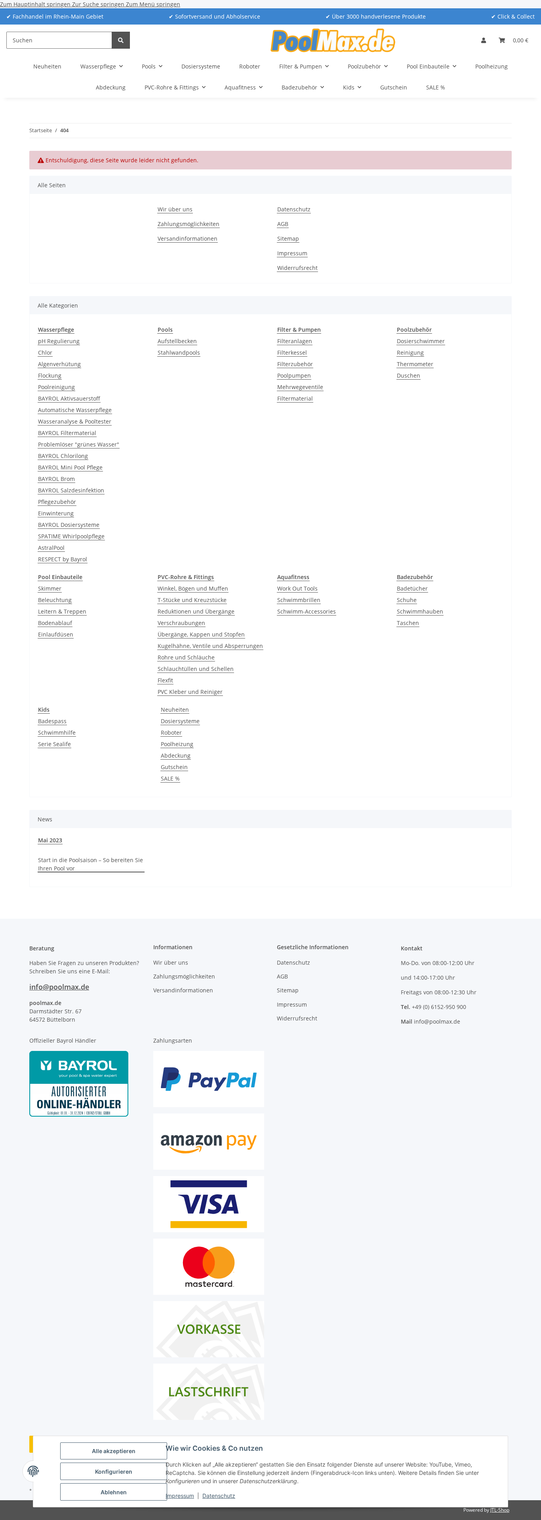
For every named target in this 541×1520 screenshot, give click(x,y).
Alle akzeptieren (113, 1451)
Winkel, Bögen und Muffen (193, 588)
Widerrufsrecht (297, 268)
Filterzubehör (295, 364)
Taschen (408, 623)
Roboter (171, 732)
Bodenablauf (55, 623)
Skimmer (49, 588)
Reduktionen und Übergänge (196, 611)
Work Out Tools (297, 588)
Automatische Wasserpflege (75, 410)
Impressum (180, 1495)
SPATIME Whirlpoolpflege (71, 536)
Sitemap (288, 238)
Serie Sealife (54, 744)
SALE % (170, 778)
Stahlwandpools (179, 352)
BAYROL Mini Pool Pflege (70, 467)
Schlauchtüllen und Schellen (196, 669)
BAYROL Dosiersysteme (68, 524)
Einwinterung (56, 513)
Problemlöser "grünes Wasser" (78, 444)
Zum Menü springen (153, 4)
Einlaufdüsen (55, 634)
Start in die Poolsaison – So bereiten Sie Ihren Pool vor (90, 864)
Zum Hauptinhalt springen (36, 4)
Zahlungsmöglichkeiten (188, 224)
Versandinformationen (187, 238)
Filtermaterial (295, 398)
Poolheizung (177, 744)
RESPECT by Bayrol (62, 559)
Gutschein (174, 767)
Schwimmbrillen (298, 600)
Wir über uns (175, 209)
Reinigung (410, 352)
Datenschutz (218, 1495)
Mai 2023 (50, 840)
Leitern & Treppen (62, 611)
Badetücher (412, 588)
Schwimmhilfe (57, 732)
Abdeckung (175, 755)
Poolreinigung (56, 387)
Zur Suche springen (99, 4)
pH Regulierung (59, 341)
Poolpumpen (294, 375)
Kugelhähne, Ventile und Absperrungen (210, 646)
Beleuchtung (55, 600)
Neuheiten (175, 709)
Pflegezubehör (57, 501)
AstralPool (51, 547)
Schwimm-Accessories (306, 611)
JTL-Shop (499, 1510)
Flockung (49, 375)
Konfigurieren (113, 1471)
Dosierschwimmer (421, 341)
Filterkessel (292, 352)
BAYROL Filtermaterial (67, 433)
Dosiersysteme (180, 721)
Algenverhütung (59, 364)
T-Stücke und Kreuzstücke (192, 600)
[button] (483, 40)
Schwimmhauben (420, 611)
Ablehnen (114, 1492)
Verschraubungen (181, 623)
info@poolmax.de (59, 987)
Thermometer (415, 364)
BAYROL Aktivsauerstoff (69, 398)
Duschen (408, 375)
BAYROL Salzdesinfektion (71, 490)
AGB (282, 224)
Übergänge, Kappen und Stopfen (201, 634)
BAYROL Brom (56, 479)
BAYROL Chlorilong (63, 456)
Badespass (52, 721)
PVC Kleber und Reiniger (190, 691)
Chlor (45, 352)
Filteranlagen (294, 341)
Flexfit (165, 680)
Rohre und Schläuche (186, 657)
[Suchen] (121, 40)
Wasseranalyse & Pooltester (74, 421)
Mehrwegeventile (300, 387)
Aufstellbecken (177, 341)
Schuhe (407, 600)
